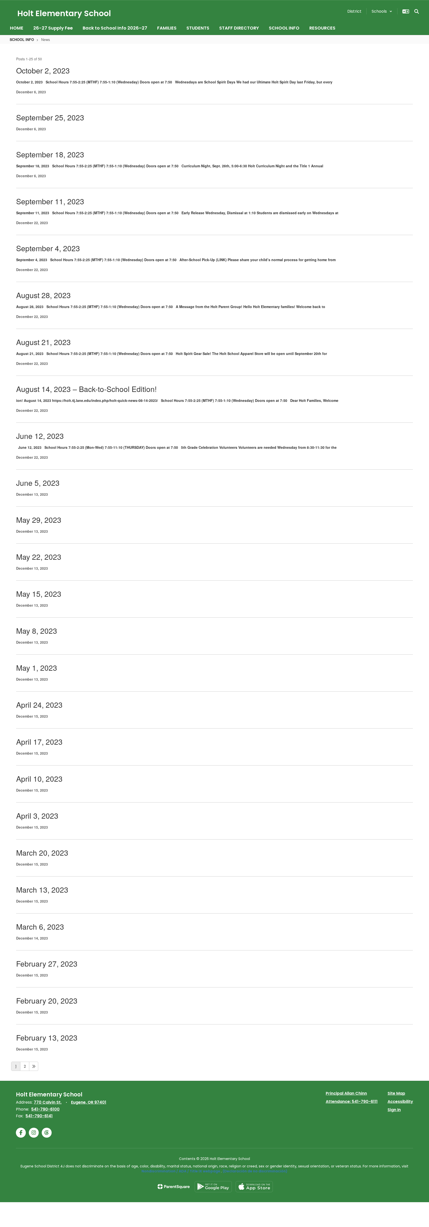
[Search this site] (416, 11)
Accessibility (400, 1101)
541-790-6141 (39, 1116)
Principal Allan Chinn (346, 1093)
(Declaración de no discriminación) (255, 1171)
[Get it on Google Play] (213, 1186)
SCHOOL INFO (22, 39)
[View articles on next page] (33, 1066)
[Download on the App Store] (254, 1186)
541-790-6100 (45, 1109)
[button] (382, 11)
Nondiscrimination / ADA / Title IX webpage (181, 1171)
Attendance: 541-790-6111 (352, 1101)
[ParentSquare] (173, 1186)
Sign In (394, 1110)
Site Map (396, 1093)
